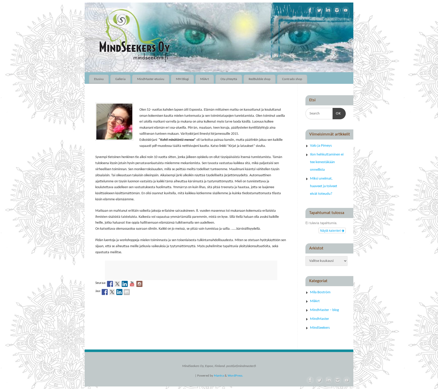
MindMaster (319, 319)
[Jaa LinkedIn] (119, 292)
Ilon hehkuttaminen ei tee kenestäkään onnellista (326, 162)
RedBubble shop (259, 79)
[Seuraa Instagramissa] (139, 284)
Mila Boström (320, 292)
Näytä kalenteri (331, 230)
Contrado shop (292, 79)
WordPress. (235, 375)
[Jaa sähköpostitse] (127, 292)
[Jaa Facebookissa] (105, 292)
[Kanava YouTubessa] (132, 284)
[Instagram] (337, 10)
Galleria (120, 79)
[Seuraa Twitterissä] (117, 284)
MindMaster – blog (324, 310)
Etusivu (99, 79)
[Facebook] (310, 10)
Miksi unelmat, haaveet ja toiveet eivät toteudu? (323, 186)
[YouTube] (346, 10)
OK (337, 113)
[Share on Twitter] (112, 292)
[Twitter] (319, 10)
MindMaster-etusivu (150, 79)
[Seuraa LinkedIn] (125, 284)
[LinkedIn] (328, 10)
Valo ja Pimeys (321, 146)
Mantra (219, 375)
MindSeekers (320, 328)
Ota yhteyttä (229, 79)
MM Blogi (182, 79)
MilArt (204, 79)
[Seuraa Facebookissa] (110, 284)
